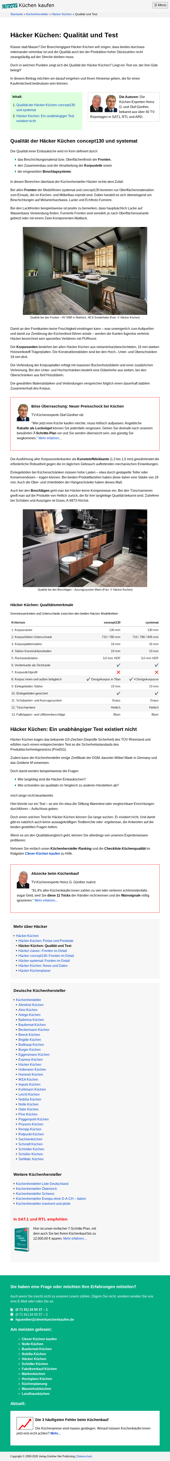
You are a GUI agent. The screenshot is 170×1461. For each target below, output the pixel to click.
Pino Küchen (28, 1114)
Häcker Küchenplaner (34, 970)
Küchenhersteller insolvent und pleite (43, 1203)
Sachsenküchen (30, 1139)
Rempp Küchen (29, 1129)
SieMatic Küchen (31, 1159)
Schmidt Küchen (30, 1144)
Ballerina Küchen (31, 1020)
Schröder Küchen (31, 1149)
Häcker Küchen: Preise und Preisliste (45, 941)
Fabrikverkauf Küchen (39, 1369)
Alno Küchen (28, 1010)
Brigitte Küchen (29, 1039)
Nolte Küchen (28, 1104)
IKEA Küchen (28, 1079)
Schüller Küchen (30, 1154)
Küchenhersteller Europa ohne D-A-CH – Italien (51, 1198)
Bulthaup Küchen (31, 1044)
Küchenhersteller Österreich (36, 1188)
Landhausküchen (36, 1393)
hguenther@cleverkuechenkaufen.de (45, 1319)
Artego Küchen (29, 1015)
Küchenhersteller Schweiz (35, 1193)
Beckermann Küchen (33, 1029)
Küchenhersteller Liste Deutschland (42, 1184)
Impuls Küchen (29, 1084)
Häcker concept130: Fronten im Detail (46, 955)
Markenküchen (33, 1374)
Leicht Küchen (29, 1094)
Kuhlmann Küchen (32, 1089)
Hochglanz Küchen (37, 1379)
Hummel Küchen (30, 1074)
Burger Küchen (29, 1049)
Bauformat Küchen (32, 1025)
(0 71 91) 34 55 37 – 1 (32, 1309)
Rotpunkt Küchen (31, 1134)
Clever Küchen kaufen (42, 853)
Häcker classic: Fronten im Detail (42, 951)
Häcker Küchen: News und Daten (43, 965)
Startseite (16, 14)
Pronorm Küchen (30, 1124)
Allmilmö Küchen (31, 1005)
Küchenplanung (34, 1384)
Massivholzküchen (36, 1389)
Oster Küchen (28, 1109)
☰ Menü (160, 5)
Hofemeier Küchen (32, 1069)
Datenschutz (84, 1456)
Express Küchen (30, 1059)
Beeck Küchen (29, 1034)
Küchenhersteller (37, 14)
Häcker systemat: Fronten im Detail (44, 960)
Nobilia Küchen (29, 1099)
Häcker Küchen (62, 14)
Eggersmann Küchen (34, 1054)
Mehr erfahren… (75, 1238)
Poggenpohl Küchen (33, 1119)
